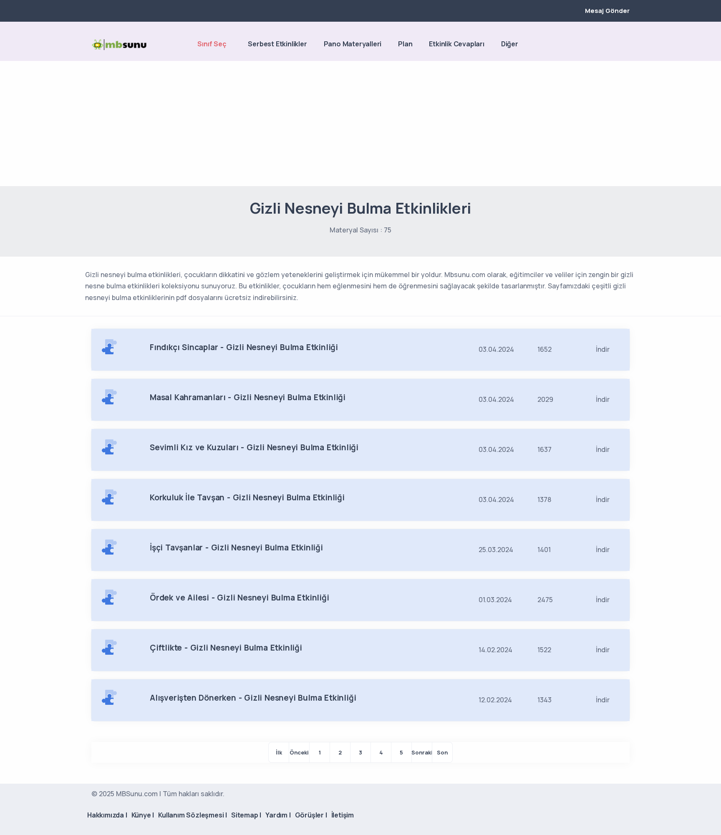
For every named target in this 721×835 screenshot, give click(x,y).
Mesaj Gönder (607, 10)
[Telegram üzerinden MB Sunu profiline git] (597, 45)
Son (442, 752)
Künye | (142, 815)
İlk (279, 752)
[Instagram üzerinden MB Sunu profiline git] (611, 45)
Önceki (299, 752)
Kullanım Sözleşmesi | (192, 815)
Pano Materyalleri (353, 43)
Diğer (509, 43)
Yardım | (277, 815)
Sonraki (421, 752)
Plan (405, 43)
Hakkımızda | (107, 815)
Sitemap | (246, 815)
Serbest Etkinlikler (277, 43)
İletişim (342, 815)
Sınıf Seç (211, 43)
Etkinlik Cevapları (456, 43)
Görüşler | (311, 815)
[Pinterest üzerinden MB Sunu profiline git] (625, 45)
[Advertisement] (360, 123)
